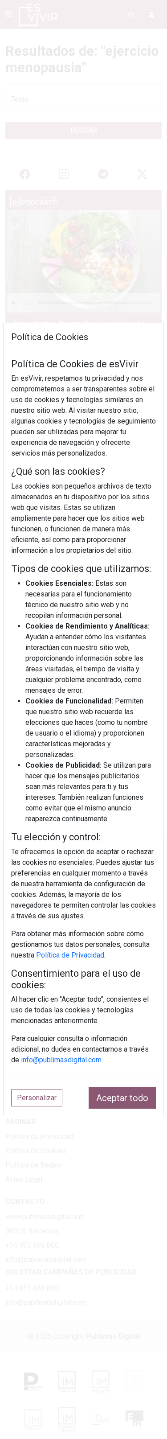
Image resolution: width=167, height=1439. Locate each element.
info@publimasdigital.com (61, 1060)
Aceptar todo (122, 1098)
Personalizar (37, 1098)
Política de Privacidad (70, 955)
